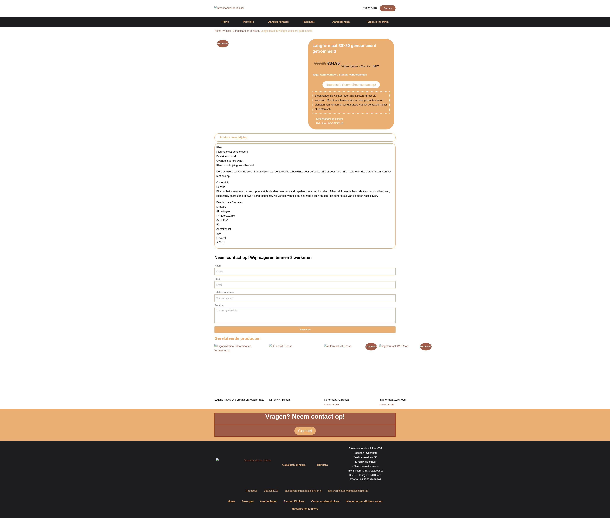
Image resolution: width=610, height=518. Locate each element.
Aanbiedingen (341, 21)
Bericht (218, 305)
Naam (217, 265)
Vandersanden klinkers (246, 31)
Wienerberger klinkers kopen (364, 501)
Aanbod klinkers (278, 21)
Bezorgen (247, 501)
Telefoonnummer (224, 292)
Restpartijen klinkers (305, 508)
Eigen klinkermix (378, 21)
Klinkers (322, 464)
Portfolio (248, 21)
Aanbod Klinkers (294, 501)
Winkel (227, 31)
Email (217, 278)
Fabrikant (309, 21)
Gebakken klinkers (293, 464)
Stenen (343, 74)
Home (225, 21)
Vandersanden (358, 74)
